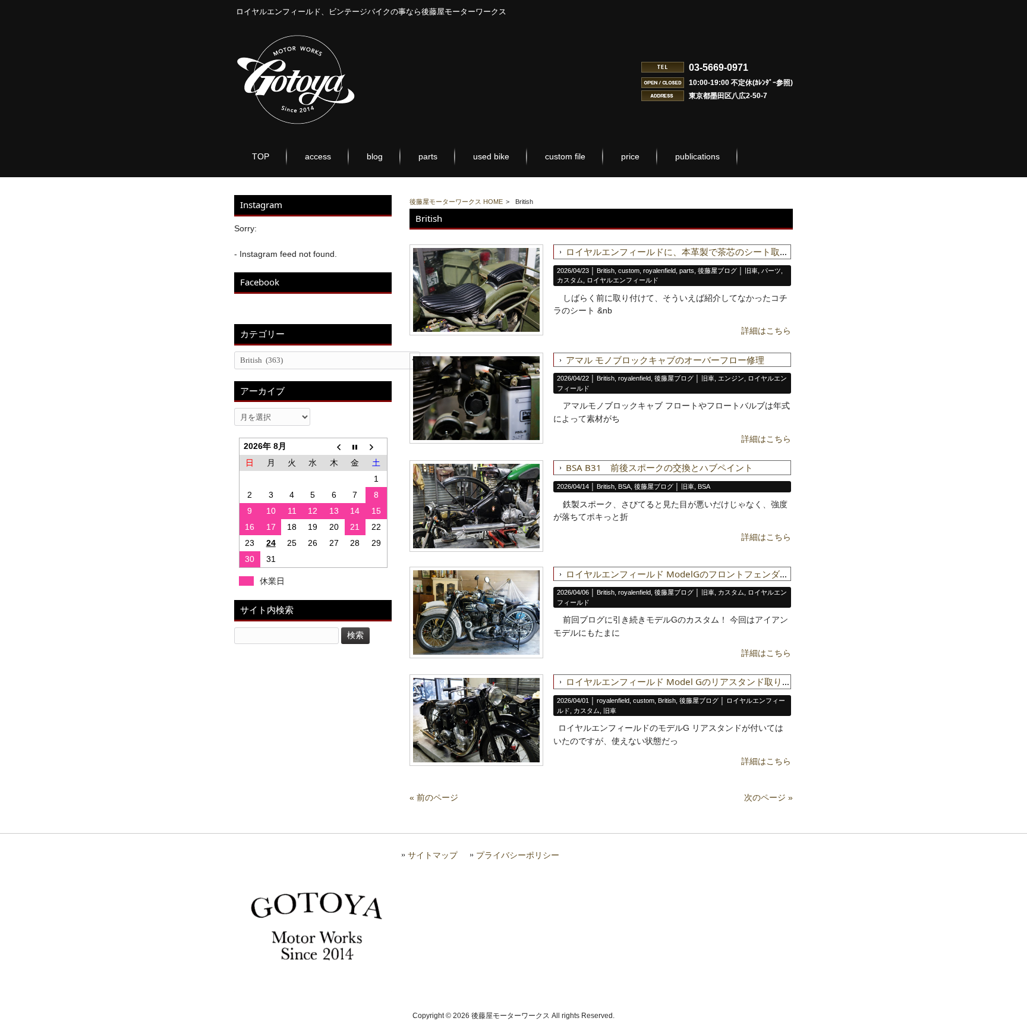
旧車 (751, 270)
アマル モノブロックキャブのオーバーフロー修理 (665, 360)
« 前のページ (433, 797)
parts (686, 270)
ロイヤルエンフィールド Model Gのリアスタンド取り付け (683, 681)
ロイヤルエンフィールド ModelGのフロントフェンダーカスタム (695, 574)
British (606, 270)
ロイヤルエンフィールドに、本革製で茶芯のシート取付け (682, 251)
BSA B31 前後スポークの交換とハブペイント (659, 467)
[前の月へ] (333, 446)
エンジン (731, 378)
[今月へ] (355, 446)
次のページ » (768, 797)
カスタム (570, 280)
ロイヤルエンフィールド (623, 280)
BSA (624, 486)
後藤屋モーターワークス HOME (456, 201)
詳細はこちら (766, 330)
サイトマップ (433, 855)
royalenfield (659, 270)
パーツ (771, 270)
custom (628, 270)
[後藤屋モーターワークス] (296, 125)
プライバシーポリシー (517, 855)
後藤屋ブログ (717, 270)
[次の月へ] (376, 446)
